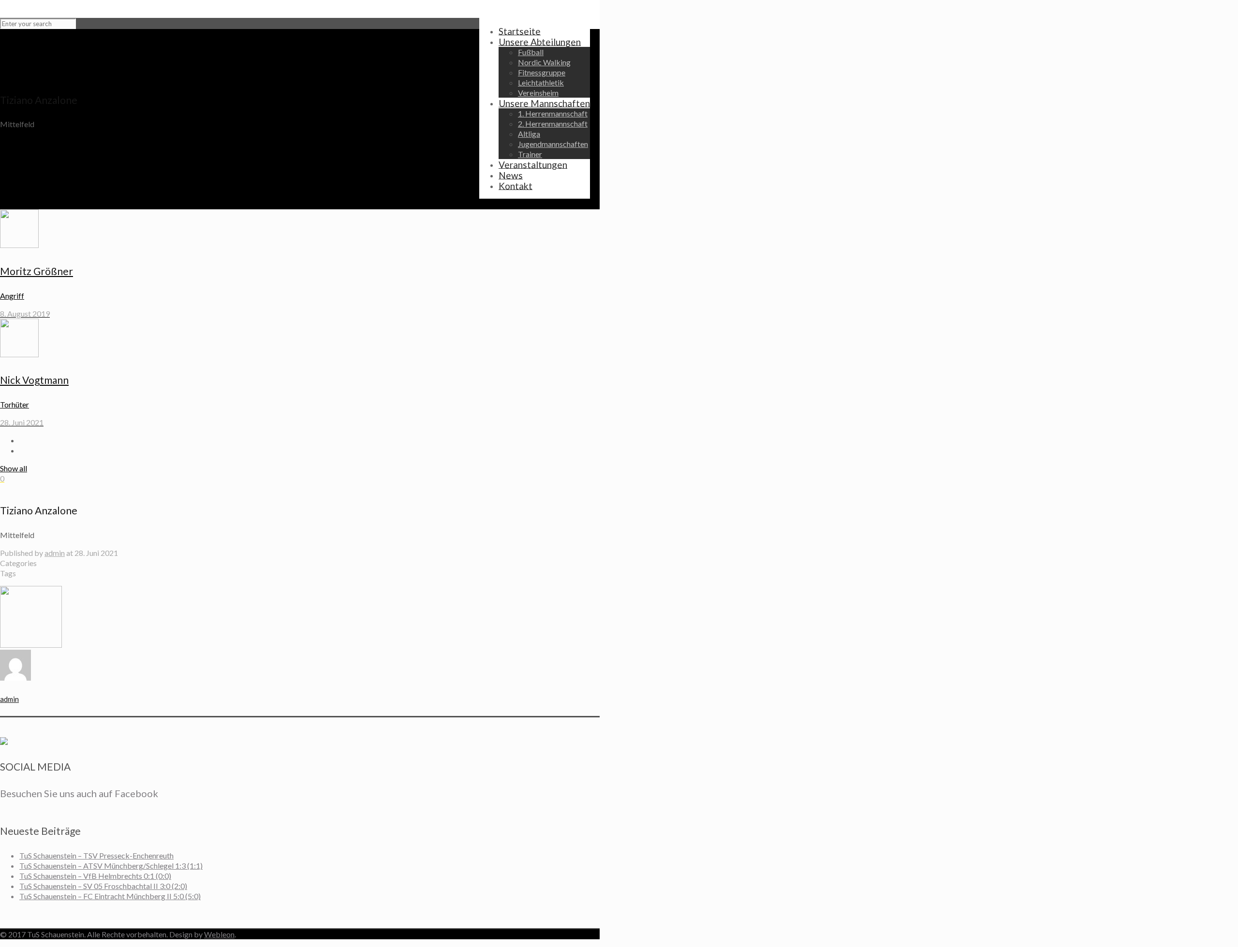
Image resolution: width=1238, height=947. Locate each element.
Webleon (219, 934)
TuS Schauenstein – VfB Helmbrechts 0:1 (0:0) (95, 875)
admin (54, 552)
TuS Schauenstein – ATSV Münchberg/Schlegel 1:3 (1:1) (111, 865)
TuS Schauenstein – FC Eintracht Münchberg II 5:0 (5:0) (110, 896)
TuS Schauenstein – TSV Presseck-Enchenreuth (96, 855)
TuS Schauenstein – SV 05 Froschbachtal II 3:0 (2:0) (103, 885)
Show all (13, 468)
